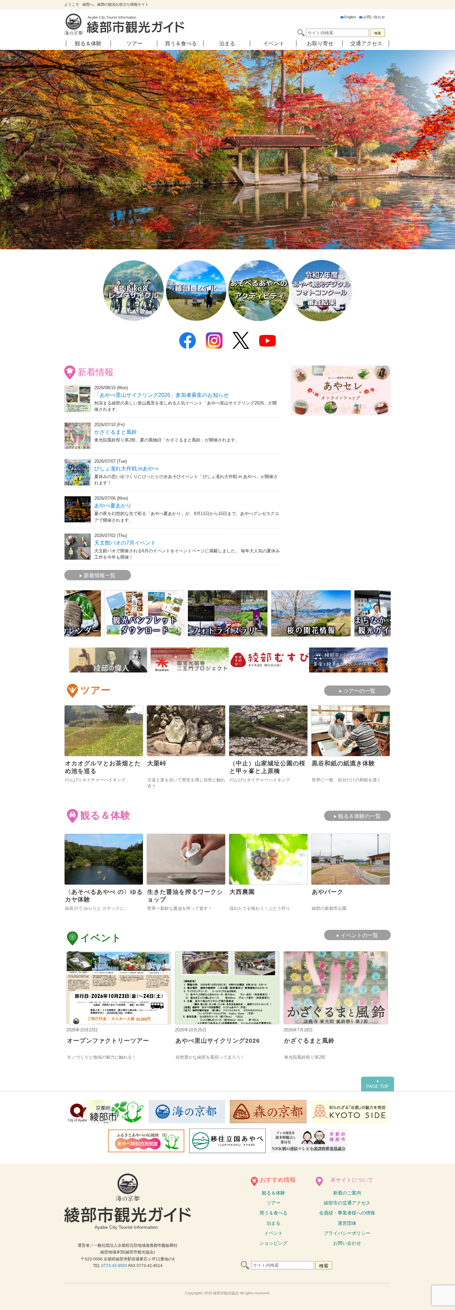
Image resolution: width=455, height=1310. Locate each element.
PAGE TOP (377, 1084)
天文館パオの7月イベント (125, 543)
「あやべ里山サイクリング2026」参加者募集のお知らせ (161, 395)
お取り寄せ (320, 43)
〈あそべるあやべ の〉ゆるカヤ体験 (104, 896)
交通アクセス (366, 43)
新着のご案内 (347, 1192)
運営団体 (347, 1223)
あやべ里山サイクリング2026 (218, 1040)
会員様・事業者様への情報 (347, 1212)
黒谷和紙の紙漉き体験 (343, 763)
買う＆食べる (181, 43)
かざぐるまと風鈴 (115, 432)
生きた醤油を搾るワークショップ (185, 896)
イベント (273, 43)
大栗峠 (156, 763)
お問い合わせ (374, 17)
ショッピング (273, 1243)
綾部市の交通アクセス (347, 1202)
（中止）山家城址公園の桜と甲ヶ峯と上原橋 (267, 767)
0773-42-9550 (114, 1266)
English (350, 17)
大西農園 (242, 892)
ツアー (135, 43)
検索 (377, 33)
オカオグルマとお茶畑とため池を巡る (103, 767)
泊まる (227, 43)
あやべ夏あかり (113, 505)
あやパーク (327, 892)
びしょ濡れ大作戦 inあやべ (126, 468)
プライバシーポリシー (347, 1233)
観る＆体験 (88, 43)
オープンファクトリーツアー (108, 1040)
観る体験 (273, 1192)
